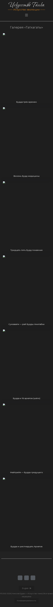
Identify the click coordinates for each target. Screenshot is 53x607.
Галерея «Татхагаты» (26, 27)
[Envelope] (33, 577)
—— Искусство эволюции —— (26, 9)
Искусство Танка (26, 4)
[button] (26, 15)
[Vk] (20, 577)
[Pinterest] (26, 577)
